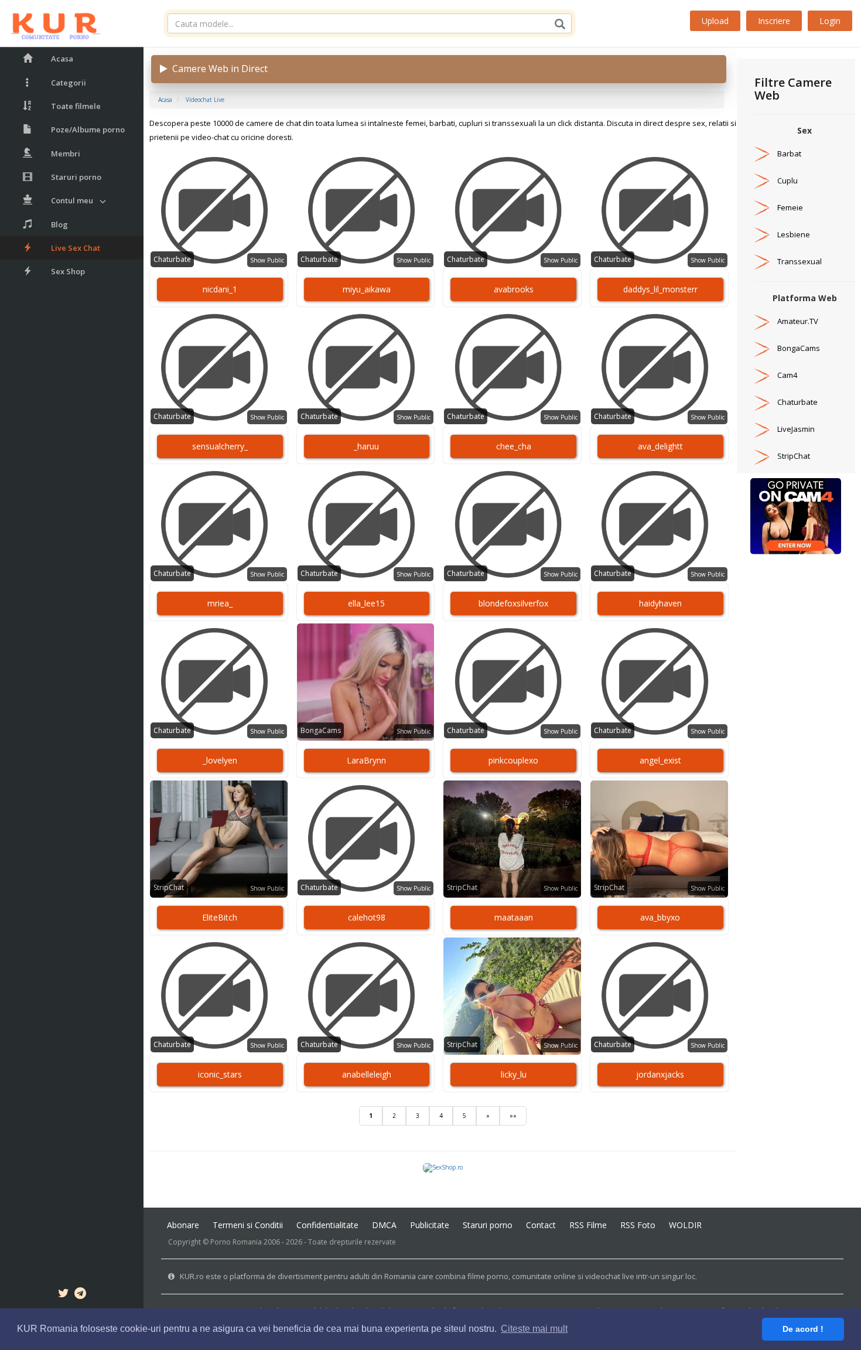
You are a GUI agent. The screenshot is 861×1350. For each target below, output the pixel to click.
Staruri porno (76, 177)
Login (829, 20)
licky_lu (514, 1074)
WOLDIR (685, 1224)
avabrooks (514, 289)
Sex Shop (68, 271)
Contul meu (72, 200)
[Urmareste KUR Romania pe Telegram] (80, 1295)
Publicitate (429, 1224)
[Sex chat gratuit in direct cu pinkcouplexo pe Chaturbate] (512, 682)
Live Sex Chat (75, 248)
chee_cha (513, 446)
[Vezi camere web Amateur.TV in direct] (762, 321)
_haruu (366, 446)
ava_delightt (660, 446)
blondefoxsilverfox (513, 603)
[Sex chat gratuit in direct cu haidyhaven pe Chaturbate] (659, 525)
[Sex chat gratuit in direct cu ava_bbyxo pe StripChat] (659, 839)
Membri (65, 153)
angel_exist (660, 760)
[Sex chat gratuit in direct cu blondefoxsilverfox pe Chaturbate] (512, 525)
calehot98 (366, 917)
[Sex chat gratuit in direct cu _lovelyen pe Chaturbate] (219, 682)
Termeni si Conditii (248, 1224)
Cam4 (787, 375)
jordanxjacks (660, 1074)
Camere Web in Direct (218, 68)
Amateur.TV (797, 321)
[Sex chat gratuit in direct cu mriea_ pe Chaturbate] (219, 525)
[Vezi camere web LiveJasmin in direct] (762, 429)
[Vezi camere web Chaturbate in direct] (762, 402)
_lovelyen (220, 760)
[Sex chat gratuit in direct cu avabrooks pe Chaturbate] (512, 211)
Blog (59, 224)
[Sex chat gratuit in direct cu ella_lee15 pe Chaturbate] (366, 525)
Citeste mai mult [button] (534, 1329)
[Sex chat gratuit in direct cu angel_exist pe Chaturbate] (659, 682)
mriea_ (220, 603)
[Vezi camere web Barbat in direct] (762, 153)
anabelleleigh (366, 1074)
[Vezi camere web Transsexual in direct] (762, 261)
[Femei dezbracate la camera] (795, 516)
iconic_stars (220, 1074)
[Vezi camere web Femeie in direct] (762, 207)
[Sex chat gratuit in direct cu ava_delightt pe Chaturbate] (659, 368)
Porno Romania (236, 1242)
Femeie (790, 207)
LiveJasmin (796, 429)
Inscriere (774, 20)
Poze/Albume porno (88, 129)
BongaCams (320, 730)
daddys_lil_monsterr (660, 289)
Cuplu (787, 180)
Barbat (789, 153)
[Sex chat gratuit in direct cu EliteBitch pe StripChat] (219, 839)
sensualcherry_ (220, 446)
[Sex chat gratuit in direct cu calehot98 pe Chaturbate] (366, 839)
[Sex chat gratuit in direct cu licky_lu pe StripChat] (512, 996)
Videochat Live (205, 100)
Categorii (68, 82)
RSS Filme (588, 1224)
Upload (715, 20)
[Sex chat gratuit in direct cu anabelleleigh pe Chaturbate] (366, 996)
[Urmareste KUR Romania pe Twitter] (63, 1295)
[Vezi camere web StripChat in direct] (762, 456)
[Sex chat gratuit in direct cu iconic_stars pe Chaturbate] (219, 996)
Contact (541, 1224)
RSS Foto (637, 1224)
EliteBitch (219, 917)
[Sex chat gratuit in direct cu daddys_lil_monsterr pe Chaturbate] (659, 211)
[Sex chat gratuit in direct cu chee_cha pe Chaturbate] (512, 368)
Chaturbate (172, 259)
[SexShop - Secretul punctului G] (443, 1167)
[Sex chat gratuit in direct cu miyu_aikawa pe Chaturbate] (366, 211)
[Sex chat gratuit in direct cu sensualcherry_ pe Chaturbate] (219, 368)
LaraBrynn (366, 760)
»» (513, 1116)
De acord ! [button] (803, 1329)
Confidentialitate (327, 1224)
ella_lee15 (366, 603)
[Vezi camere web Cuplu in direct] (762, 180)
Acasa (62, 58)
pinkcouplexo (513, 760)
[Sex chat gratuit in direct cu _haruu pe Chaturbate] (366, 368)
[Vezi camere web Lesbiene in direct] (762, 234)
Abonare (183, 1224)
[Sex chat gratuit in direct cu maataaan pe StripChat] (512, 839)
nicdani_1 (220, 289)
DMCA (384, 1224)
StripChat (168, 887)
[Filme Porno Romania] (50, 23)
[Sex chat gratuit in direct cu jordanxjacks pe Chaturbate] (659, 996)
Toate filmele (76, 106)
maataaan (513, 917)
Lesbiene (793, 234)
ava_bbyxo (660, 917)
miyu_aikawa (367, 289)
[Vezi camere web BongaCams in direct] (762, 348)
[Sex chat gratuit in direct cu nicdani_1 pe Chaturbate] (219, 211)
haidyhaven (660, 603)
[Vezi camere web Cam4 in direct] (762, 375)
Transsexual (799, 261)
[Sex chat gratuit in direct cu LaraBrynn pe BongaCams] (366, 682)
